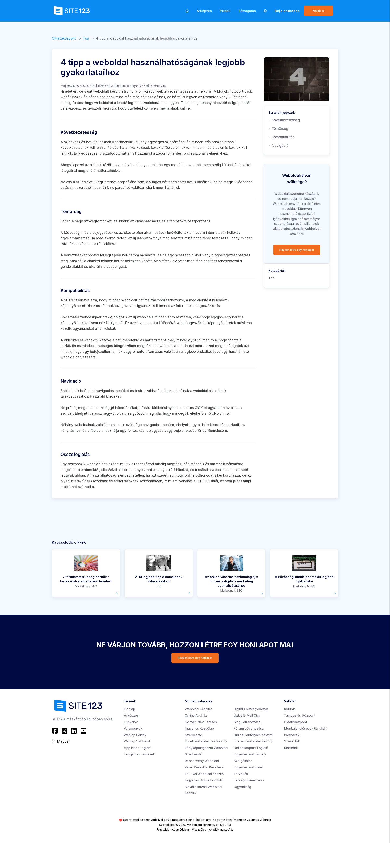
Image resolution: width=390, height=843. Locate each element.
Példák (225, 11)
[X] (64, 730)
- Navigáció (278, 146)
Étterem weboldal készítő (253, 741)
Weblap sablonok (137, 741)
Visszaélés (199, 829)
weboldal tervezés (75, 357)
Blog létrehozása (247, 722)
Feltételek (163, 829)
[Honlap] (187, 11)
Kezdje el (318, 10)
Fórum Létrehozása (249, 728)
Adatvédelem (180, 829)
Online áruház (196, 715)
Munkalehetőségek (305, 728)
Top (86, 38)
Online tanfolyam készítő (253, 735)
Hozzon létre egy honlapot (297, 249)
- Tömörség (278, 129)
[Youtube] (83, 730)
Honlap (129, 709)
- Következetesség (284, 120)
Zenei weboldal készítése (204, 767)
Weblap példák (135, 735)
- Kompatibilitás (281, 137)
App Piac (138, 748)
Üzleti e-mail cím (247, 715)
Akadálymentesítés (221, 829)
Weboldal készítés (198, 709)
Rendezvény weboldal (202, 761)
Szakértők (292, 741)
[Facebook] (55, 730)
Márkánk (291, 748)
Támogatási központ (299, 715)
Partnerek (291, 735)
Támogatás (247, 11)
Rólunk (289, 709)
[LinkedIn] (74, 730)
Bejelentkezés (287, 11)
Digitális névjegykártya (251, 709)
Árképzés (204, 11)
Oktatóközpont (64, 38)
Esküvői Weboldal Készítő (204, 774)
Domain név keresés (201, 722)
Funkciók (131, 722)
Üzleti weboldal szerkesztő (206, 741)
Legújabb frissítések (139, 754)
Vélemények (133, 728)
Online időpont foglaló (251, 748)
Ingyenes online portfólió (204, 780)
